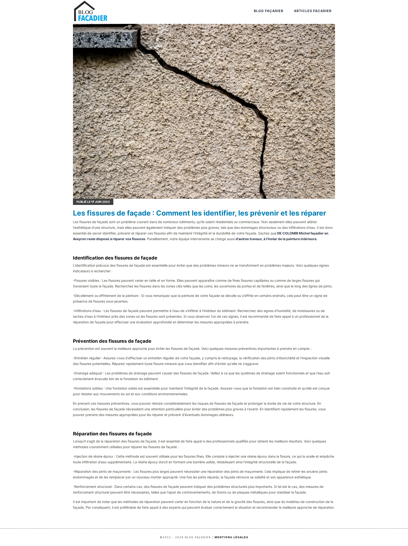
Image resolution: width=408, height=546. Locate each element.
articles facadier (313, 11)
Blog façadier (268, 11)
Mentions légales (231, 537)
